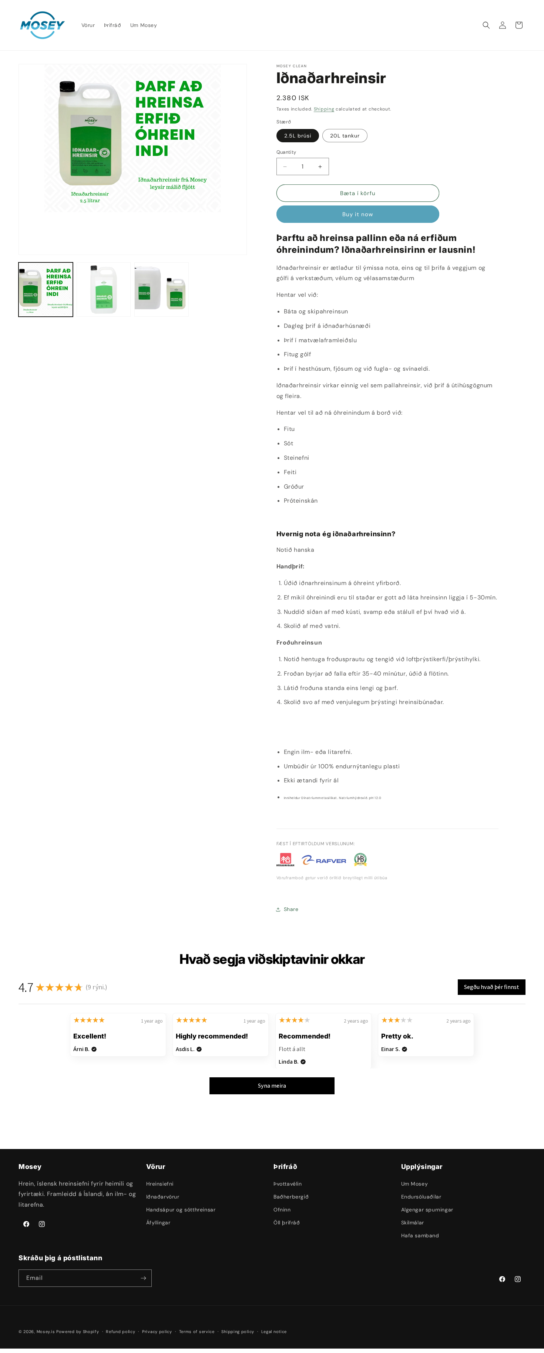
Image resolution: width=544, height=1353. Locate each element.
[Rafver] (324, 861)
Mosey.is (46, 1331)
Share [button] (291, 909)
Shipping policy (237, 1331)
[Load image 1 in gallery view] (46, 289)
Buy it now (357, 214)
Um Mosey (414, 1183)
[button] (486, 25)
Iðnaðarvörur (162, 1196)
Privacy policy (157, 1331)
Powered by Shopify (77, 1331)
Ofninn (282, 1209)
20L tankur (345, 135)
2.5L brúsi (297, 135)
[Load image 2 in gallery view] (104, 289)
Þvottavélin (287, 1183)
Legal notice (274, 1331)
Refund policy (120, 1331)
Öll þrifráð (286, 1222)
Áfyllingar (158, 1222)
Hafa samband (420, 1235)
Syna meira (272, 1085)
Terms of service (197, 1331)
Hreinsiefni (160, 1183)
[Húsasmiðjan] (285, 861)
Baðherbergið (291, 1196)
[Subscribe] (143, 1278)
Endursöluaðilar (421, 1196)
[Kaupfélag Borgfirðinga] (360, 861)
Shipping (324, 109)
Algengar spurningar (427, 1209)
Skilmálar (412, 1222)
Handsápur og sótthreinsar (181, 1209)
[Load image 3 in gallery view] (161, 289)
